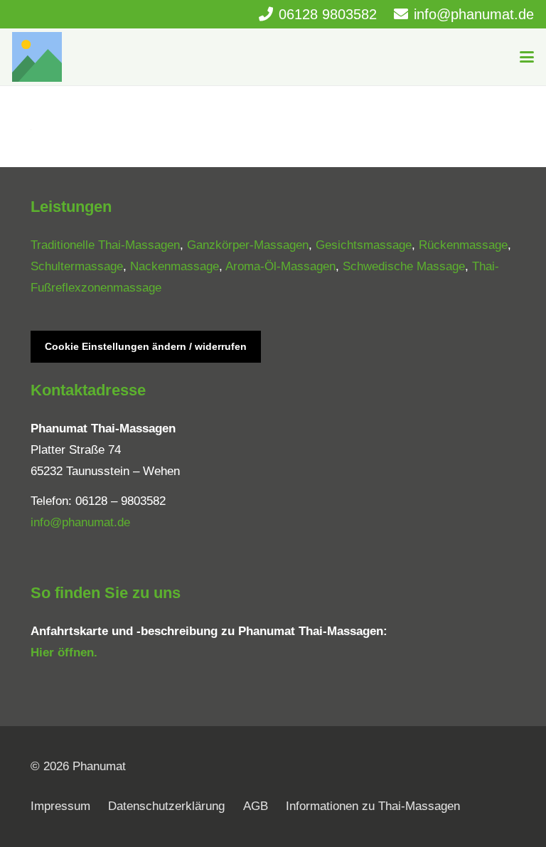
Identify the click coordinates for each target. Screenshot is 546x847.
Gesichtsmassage (364, 245)
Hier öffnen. (64, 652)
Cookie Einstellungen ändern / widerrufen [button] (146, 346)
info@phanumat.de (80, 522)
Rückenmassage (463, 245)
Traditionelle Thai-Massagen (105, 245)
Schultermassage (77, 266)
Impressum (60, 806)
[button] (526, 57)
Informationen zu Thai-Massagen (373, 806)
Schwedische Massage (404, 266)
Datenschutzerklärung (166, 806)
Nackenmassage (174, 266)
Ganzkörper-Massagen (248, 245)
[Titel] (37, 57)
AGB (255, 806)
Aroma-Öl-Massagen (280, 266)
